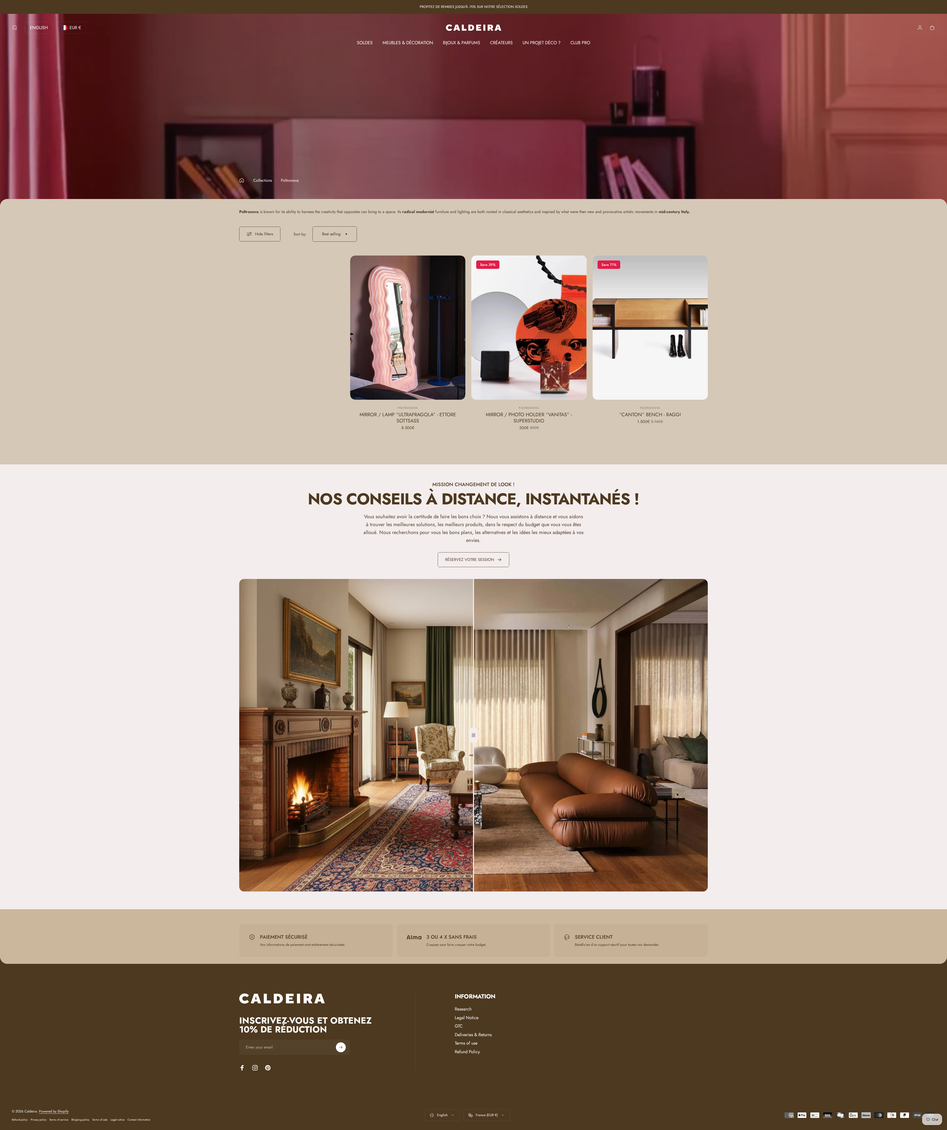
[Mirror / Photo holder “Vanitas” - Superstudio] (528, 328)
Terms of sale (100, 1120)
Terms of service (58, 1120)
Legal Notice (466, 1018)
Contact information (138, 1120)
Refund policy (20, 1120)
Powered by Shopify (54, 1111)
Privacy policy (38, 1120)
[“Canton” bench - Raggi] (650, 328)
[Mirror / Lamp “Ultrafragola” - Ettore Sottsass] (407, 328)
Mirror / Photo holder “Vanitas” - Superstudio (529, 417)
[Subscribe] (341, 1047)
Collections (262, 180)
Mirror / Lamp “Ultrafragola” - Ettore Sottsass (408, 417)
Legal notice (117, 1120)
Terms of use (466, 1043)
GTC (459, 1026)
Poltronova (408, 408)
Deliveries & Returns (473, 1035)
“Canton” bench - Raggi (650, 414)
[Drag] (473, 735)
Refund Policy (467, 1052)
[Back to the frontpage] (241, 180)
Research (463, 1009)
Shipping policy (80, 1120)
